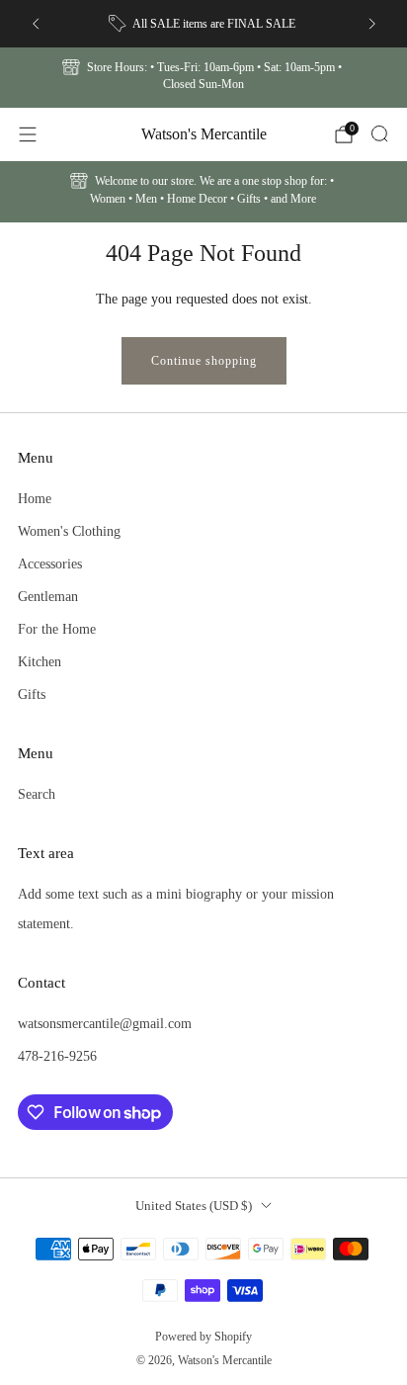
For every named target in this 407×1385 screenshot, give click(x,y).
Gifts (31, 694)
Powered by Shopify (203, 1336)
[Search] (379, 133)
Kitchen (39, 661)
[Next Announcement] (372, 24)
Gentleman (48, 596)
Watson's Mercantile (204, 134)
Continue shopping (204, 361)
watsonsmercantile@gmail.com (105, 1023)
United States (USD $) (193, 1205)
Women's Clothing (69, 531)
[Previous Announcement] (35, 24)
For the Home (57, 629)
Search (36, 794)
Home (34, 498)
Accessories (50, 563)
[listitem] (204, 23)
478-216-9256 (57, 1056)
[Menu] (28, 134)
